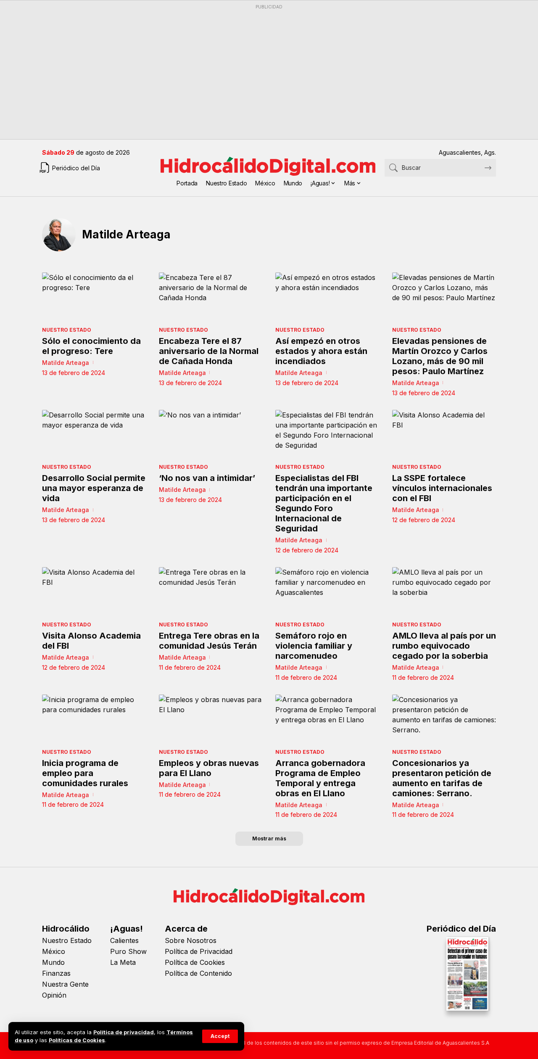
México (53, 951)
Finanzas (56, 973)
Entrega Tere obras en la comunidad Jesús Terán (209, 641)
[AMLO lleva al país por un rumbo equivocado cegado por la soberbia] (444, 592)
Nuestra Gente (65, 984)
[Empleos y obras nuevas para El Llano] (211, 720)
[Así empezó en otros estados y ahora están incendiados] (327, 297)
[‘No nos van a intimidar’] (211, 435)
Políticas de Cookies (77, 1040)
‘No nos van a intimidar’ (207, 478)
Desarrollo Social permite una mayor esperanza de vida (93, 488)
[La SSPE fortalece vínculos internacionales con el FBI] (444, 435)
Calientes (124, 940)
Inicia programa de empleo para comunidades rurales (85, 773)
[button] (220, 1036)
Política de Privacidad (198, 951)
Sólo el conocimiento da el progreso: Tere (91, 346)
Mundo (53, 962)
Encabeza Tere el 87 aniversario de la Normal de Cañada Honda (208, 351)
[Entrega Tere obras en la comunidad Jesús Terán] (211, 592)
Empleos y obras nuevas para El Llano (209, 768)
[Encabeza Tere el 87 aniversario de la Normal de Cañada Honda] (211, 297)
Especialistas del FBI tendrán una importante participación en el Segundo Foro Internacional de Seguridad (323, 503)
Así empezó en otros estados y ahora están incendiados (321, 351)
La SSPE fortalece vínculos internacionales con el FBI (442, 488)
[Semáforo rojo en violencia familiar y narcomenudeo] (327, 592)
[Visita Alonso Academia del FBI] (94, 592)
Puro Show (128, 951)
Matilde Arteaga (65, 362)
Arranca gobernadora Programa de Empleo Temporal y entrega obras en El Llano (320, 778)
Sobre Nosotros (190, 940)
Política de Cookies (195, 962)
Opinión (54, 995)
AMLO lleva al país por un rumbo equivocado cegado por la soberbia (444, 646)
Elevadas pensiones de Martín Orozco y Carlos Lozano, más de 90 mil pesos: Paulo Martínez (440, 356)
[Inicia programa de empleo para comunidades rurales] (94, 720)
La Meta (123, 962)
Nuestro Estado (66, 330)
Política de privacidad (123, 1032)
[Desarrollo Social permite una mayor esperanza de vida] (94, 435)
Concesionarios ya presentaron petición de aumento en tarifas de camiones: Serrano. (441, 778)
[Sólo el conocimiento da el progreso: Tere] (94, 297)
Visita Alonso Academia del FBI (91, 641)
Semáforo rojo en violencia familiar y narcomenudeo (313, 646)
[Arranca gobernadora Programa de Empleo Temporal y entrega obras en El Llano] (327, 720)
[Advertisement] (269, 72)
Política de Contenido (198, 973)
